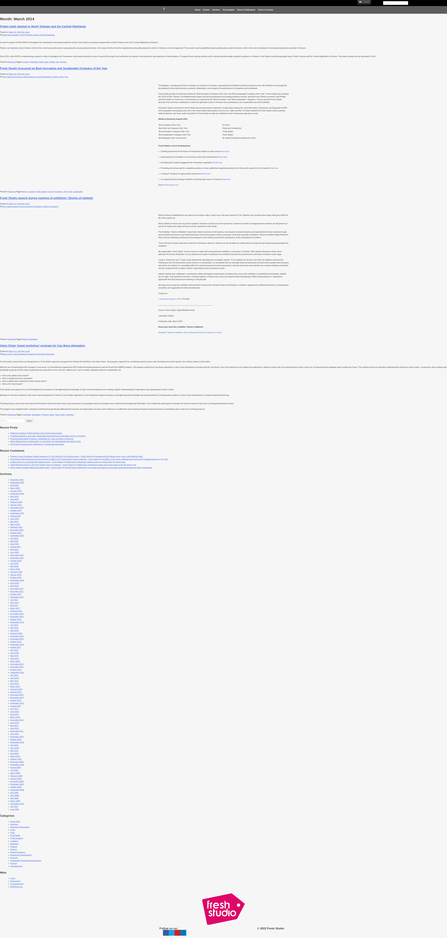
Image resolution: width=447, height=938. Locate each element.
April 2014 (14, 684)
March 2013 (15, 717)
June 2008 (14, 795)
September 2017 (17, 597)
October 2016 (15, 619)
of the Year (67, 192)
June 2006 (14, 809)
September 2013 (17, 703)
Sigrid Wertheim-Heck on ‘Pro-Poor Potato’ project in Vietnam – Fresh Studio (41, 465)
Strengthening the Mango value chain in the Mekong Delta (118, 456)
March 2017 (15, 608)
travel (52, 415)
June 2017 (14, 603)
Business (12, 62)
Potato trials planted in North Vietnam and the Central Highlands (43, 26)
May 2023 (14, 522)
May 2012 (14, 726)
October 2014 (15, 670)
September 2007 (17, 804)
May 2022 (14, 541)
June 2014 (14, 678)
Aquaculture (15, 822)
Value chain (60, 415)
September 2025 (17, 483)
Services (216, 10)
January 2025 (16, 491)
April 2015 (14, 659)
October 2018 (15, 578)
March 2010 (15, 756)
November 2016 (17, 617)
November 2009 (17, 762)
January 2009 (16, 779)
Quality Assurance (17, 852)
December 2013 (17, 695)
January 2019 (16, 575)
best (24, 192)
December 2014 (17, 664)
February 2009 (16, 776)
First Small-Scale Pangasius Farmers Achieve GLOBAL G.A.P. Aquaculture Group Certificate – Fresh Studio (54, 459)
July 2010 (14, 745)
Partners (13, 847)
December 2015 (17, 636)
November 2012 (17, 720)
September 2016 (17, 622)
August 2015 (15, 647)
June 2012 (14, 723)
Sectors (206, 10)
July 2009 (14, 770)
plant (46, 62)
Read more (224, 151)
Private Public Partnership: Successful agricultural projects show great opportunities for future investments (108, 468)
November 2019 (17, 558)
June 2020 (14, 552)
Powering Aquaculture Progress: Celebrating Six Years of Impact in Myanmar (41, 439)
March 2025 (15, 488)
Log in (12, 878)
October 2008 (15, 787)
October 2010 (15, 740)
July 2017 (14, 600)
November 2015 (17, 639)
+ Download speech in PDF (169, 299)
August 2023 (15, 516)
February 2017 (16, 611)
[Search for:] (12, 421)
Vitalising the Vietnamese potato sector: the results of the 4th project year (95, 462)
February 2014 (16, 689)
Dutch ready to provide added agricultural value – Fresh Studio (36, 468)
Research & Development (21, 855)
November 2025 (17, 480)
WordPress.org (16, 887)
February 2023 (16, 527)
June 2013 (14, 712)
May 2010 (14, 751)
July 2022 (14, 538)
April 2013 (14, 714)
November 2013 (17, 698)
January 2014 (16, 692)
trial (57, 62)
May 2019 (14, 566)
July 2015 (14, 650)
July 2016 (14, 625)
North (41, 62)
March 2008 (15, 801)
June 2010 (14, 748)
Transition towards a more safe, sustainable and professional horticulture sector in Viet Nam (47, 436)
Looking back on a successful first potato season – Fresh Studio (36, 462)
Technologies (229, 10)
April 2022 (14, 544)
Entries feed (15, 881)
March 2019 (15, 569)
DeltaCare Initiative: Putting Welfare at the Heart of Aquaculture (36, 433)
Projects (13, 849)
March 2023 (15, 524)
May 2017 (14, 605)
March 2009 (15, 773)
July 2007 (14, 807)
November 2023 (17, 508)
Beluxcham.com (171, 185)
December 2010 (17, 737)
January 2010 (16, 759)
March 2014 (15, 686)
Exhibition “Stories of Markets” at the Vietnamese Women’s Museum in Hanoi (190, 333)
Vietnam (63, 62)
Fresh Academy (16, 838)
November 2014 (17, 667)
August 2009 (15, 768)
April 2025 (14, 485)
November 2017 (17, 592)
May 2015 (14, 656)
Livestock (14, 841)
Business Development (19, 827)
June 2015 (14, 653)
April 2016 (14, 631)
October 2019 (15, 561)
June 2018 (14, 583)
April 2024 (14, 499)
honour (50, 192)
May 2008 (14, 798)
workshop (70, 415)
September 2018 (17, 580)
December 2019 (17, 555)
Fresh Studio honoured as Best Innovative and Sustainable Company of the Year (53, 68)
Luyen (27, 32)
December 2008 (17, 781)
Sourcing (14, 858)
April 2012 (14, 728)
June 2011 (14, 734)
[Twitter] (188, 3)
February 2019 (16, 572)
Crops (12, 830)
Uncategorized (16, 866)
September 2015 (17, 645)
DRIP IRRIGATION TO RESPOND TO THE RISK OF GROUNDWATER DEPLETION (45, 442)
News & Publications (246, 10)
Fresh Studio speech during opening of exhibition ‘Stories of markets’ (46, 198)
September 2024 (17, 494)
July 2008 (14, 793)
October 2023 (15, 510)
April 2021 (14, 550)
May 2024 (14, 497)
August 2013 (15, 706)
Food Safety (15, 835)
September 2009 (17, 765)
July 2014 (14, 675)
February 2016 (16, 633)
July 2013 (14, 709)
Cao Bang (27, 415)
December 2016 (17, 614)
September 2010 (17, 742)
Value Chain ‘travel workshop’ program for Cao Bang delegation (42, 345)
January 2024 (16, 505)
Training (13, 863)
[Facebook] (183, 3)
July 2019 (14, 564)
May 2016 (14, 628)
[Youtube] (194, 3)
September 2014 (17, 673)
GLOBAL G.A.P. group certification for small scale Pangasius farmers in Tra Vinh (135, 459)
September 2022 (17, 536)
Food (12, 833)
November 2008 (17, 784)
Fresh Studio (41, 192)
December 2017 (17, 589)
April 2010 (14, 754)
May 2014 (14, 681)
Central (26, 62)
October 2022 (15, 533)
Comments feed (16, 884)
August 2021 (15, 547)
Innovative (58, 192)
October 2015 (15, 642)
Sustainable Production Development (25, 861)
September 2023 (17, 513)
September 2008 (17, 790)
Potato (52, 62)
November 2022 (17, 530)
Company (31, 192)
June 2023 (14, 519)
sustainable (78, 192)
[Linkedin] (199, 3)
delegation (36, 415)
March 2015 (15, 661)
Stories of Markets (30, 339)
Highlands (34, 62)
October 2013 (15, 700)
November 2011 (16, 731)
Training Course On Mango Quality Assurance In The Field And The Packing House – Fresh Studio (51, 456)
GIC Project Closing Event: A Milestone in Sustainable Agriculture (37, 444)
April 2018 (14, 586)
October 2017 (15, 594)
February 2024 (16, 502)
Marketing (14, 844)
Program (45, 415)
